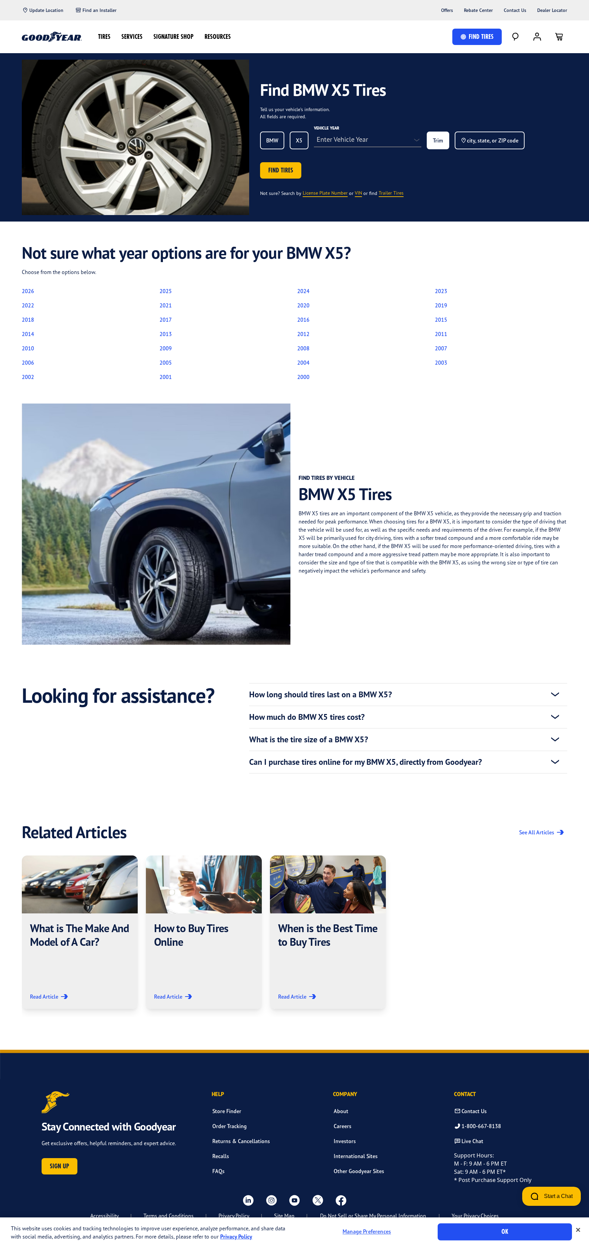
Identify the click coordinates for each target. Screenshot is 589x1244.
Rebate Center (478, 10)
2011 (441, 334)
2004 (303, 362)
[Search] (515, 37)
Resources (218, 37)
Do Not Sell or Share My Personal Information (373, 1215)
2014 (28, 334)
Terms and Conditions (169, 1215)
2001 (166, 377)
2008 (303, 348)
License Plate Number (325, 193)
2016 (303, 319)
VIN (358, 193)
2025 (166, 291)
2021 (166, 305)
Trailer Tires (391, 193)
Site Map (284, 1215)
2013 (166, 334)
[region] (294, 1230)
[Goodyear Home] (52, 37)
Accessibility (104, 1215)
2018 (28, 319)
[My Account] (537, 37)
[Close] (578, 1230)
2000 (303, 377)
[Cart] (559, 37)
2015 (441, 319)
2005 (166, 362)
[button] (80, 932)
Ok (504, 1231)
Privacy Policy (233, 1215)
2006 (28, 362)
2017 (166, 319)
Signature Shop (173, 37)
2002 (28, 377)
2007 (441, 348)
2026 (28, 291)
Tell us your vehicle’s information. (295, 109)
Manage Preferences (367, 1231)
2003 (441, 362)
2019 (441, 305)
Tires (104, 37)
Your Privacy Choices (475, 1215)
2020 (303, 305)
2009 (166, 348)
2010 (28, 348)
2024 (303, 291)
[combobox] (272, 140)
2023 (441, 291)
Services (131, 37)
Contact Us (515, 10)
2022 (28, 305)
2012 (303, 334)
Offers (447, 10)
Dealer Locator (552, 10)
